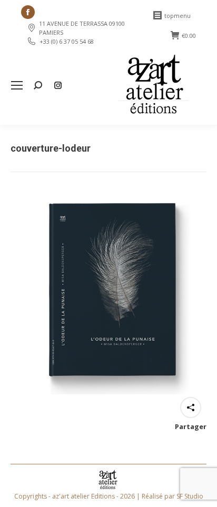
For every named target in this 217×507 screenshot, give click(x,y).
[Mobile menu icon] (17, 85)
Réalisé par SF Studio (172, 496)
